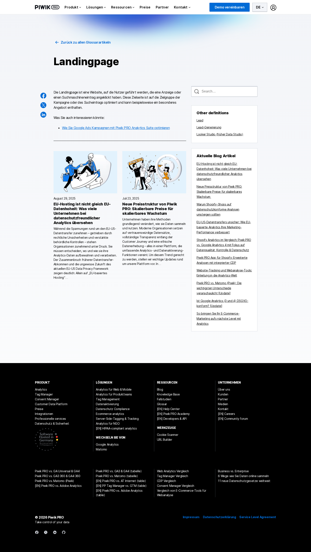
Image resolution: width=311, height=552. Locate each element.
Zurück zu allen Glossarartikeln (86, 42)
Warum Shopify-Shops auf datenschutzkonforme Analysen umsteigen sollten (218, 209)
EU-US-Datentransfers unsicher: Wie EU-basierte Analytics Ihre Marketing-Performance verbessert (224, 227)
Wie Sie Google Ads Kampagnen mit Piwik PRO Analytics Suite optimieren (116, 128)
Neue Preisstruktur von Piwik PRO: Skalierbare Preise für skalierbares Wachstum (149, 209)
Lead (200, 120)
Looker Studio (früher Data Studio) (220, 134)
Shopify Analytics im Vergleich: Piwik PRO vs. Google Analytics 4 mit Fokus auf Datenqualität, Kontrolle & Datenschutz (224, 245)
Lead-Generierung (209, 127)
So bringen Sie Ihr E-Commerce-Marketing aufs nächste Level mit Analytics (219, 318)
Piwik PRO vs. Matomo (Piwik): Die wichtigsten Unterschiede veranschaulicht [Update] (219, 288)
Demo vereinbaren (230, 7)
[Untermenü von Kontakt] (190, 7)
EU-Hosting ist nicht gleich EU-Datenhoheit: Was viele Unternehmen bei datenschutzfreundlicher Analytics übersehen (82, 213)
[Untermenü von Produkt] (80, 7)
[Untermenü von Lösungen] (105, 7)
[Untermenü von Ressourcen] (133, 7)
